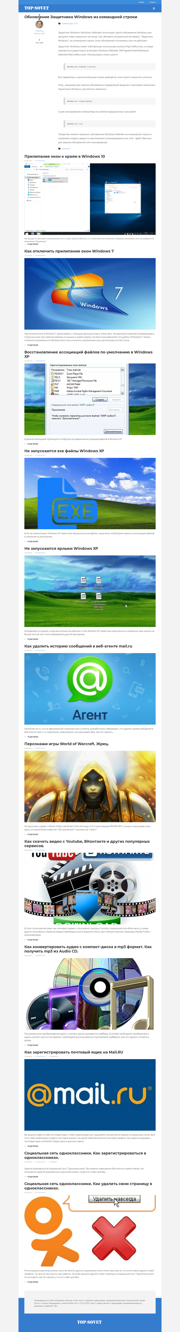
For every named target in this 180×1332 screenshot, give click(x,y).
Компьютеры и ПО (70, 23)
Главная (141, 2)
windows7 (66, 148)
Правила (152, 2)
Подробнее (32, 244)
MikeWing (39, 31)
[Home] (36, 7)
